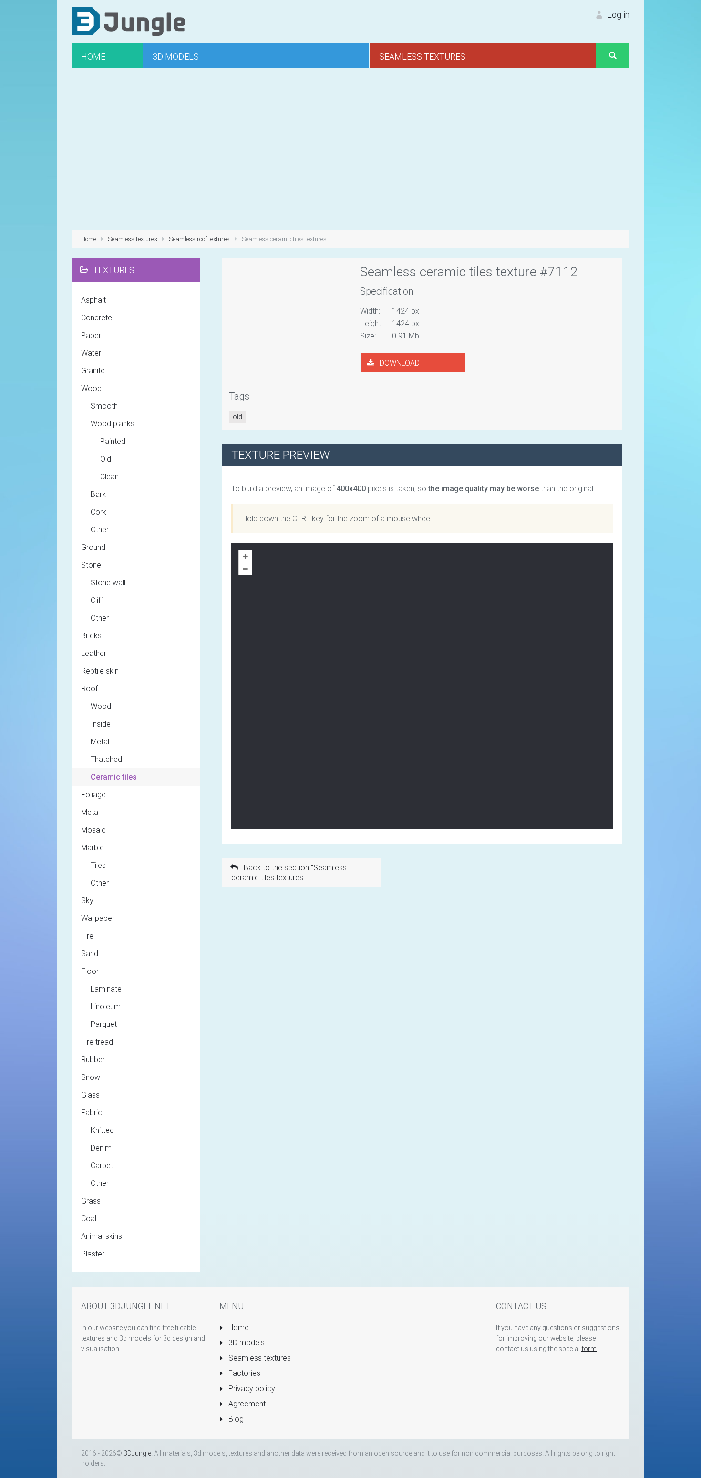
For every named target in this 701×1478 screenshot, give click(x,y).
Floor (90, 971)
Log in (617, 15)
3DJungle (137, 1453)
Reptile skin (100, 671)
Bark (98, 494)
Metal (100, 741)
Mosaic (93, 829)
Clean (109, 476)
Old (105, 459)
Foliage (93, 794)
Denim (101, 1147)
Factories (243, 1373)
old (237, 417)
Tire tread (97, 1041)
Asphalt (93, 300)
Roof (89, 688)
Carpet (102, 1165)
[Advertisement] (350, 149)
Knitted (102, 1130)
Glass (90, 1094)
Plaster (92, 1253)
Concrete (96, 317)
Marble (92, 847)
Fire (87, 935)
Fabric (91, 1112)
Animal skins (101, 1236)
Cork (98, 512)
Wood (91, 388)
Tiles (98, 865)
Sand (89, 953)
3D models (246, 1342)
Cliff (97, 600)
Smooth (104, 406)
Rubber (93, 1059)
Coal (88, 1218)
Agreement (246, 1403)
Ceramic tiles (114, 776)
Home (238, 1327)
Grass (91, 1200)
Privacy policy (251, 1388)
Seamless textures (259, 1357)
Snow (90, 1077)
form (589, 1348)
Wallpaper (97, 918)
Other (100, 529)
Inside (101, 723)
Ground (93, 547)
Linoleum (106, 1006)
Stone (91, 565)
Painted (112, 441)
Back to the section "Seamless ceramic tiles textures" (289, 872)
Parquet (104, 1024)
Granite (93, 370)
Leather (93, 653)
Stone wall (108, 582)
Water (91, 353)
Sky (87, 900)
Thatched (106, 759)
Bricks (91, 635)
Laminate (106, 988)
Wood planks (112, 423)
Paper (91, 335)
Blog (235, 1419)
